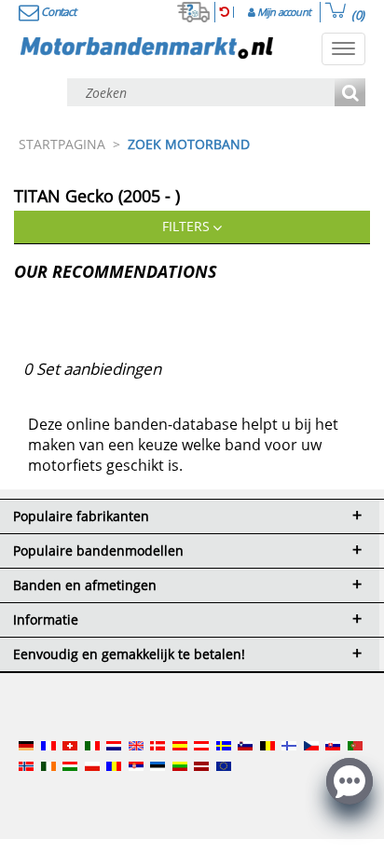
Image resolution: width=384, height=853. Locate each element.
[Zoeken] (350, 93)
